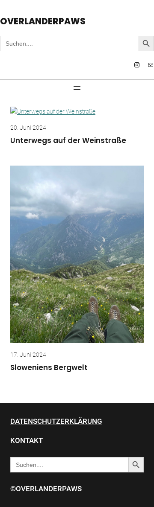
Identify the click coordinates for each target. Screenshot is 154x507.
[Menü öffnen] (77, 88)
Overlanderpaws (43, 21)
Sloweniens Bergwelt (49, 368)
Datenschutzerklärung (56, 421)
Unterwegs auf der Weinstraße (68, 141)
